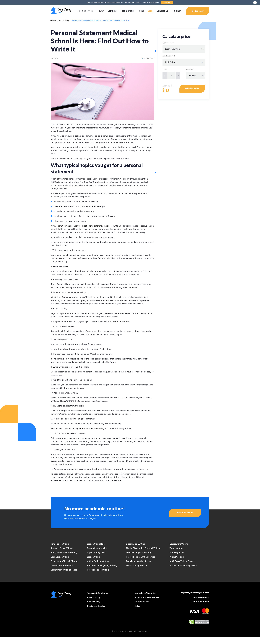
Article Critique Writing (98, 561)
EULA (137, 606)
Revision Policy (142, 602)
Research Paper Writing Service (140, 557)
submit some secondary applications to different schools (83, 226)
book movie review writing (91, 428)
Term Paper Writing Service (138, 561)
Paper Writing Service (97, 552)
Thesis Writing (176, 548)
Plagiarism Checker (96, 606)
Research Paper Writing (62, 548)
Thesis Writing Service (136, 565)
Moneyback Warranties (145, 593)
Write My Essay (177, 552)
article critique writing (118, 321)
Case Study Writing (60, 557)
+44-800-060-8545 (200, 602)
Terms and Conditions (97, 593)
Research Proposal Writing (138, 552)
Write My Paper (177, 557)
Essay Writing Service (97, 548)
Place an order (185, 513)
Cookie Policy (93, 602)
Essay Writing (93, 557)
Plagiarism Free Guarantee (147, 597)
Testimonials (127, 11)
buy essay (83, 158)
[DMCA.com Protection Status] (199, 622)
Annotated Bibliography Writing (102, 565)
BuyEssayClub (56, 20)
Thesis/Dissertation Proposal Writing (143, 548)
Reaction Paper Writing (98, 570)
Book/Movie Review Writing (64, 552)
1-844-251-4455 (85, 11)
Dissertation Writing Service (64, 570)
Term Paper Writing (60, 544)
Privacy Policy (93, 597)
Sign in (177, 11)
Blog (150, 11)
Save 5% (167, 2)
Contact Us (162, 11)
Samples (112, 11)
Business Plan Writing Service (183, 565)
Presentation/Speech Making (64, 561)
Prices (141, 11)
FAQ (101, 11)
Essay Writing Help (96, 544)
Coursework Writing (179, 544)
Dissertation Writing (135, 544)
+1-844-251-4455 (201, 597)
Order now (198, 11)
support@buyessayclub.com (195, 593)
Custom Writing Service (62, 565)
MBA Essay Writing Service (182, 561)
